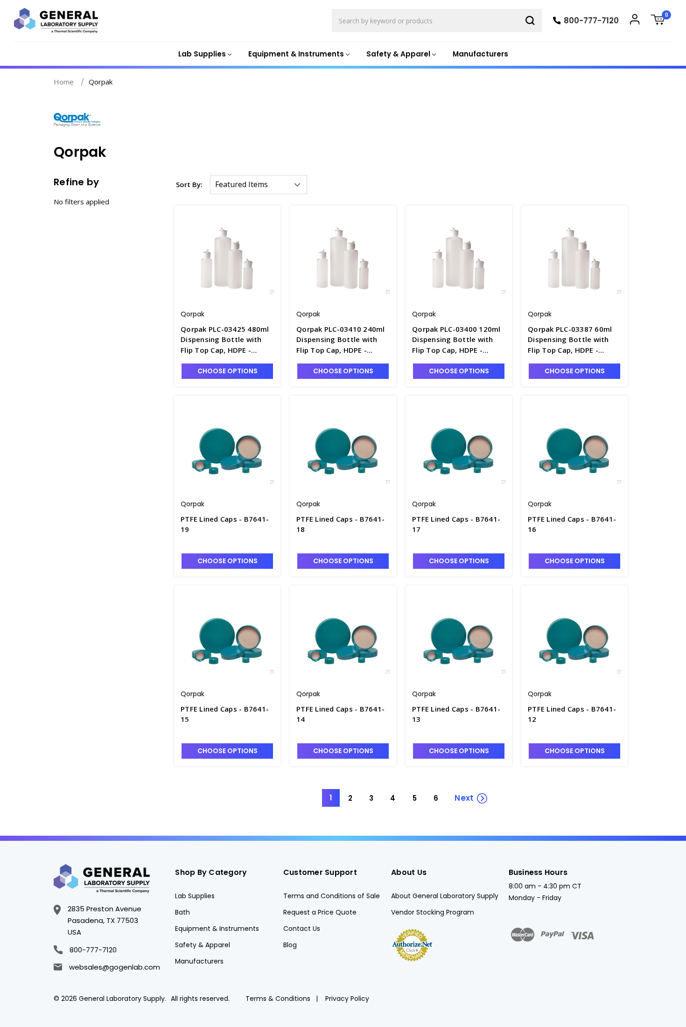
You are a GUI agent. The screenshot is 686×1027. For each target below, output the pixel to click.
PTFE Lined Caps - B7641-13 (456, 714)
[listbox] (258, 184)
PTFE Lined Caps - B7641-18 (340, 524)
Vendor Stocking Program (432, 912)
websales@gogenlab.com (114, 967)
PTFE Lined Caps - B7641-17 (456, 524)
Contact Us (301, 928)
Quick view (227, 250)
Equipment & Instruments (217, 928)
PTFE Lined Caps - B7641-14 (340, 714)
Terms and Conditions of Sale (331, 896)
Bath (182, 912)
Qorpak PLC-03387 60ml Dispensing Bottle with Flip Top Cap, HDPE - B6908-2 (570, 340)
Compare (233, 267)
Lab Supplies (195, 896)
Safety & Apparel (202, 945)
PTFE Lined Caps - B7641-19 (225, 524)
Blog (290, 945)
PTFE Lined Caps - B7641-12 (572, 714)
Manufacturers (480, 54)
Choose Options (227, 371)
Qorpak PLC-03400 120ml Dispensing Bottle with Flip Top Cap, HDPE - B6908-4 (456, 340)
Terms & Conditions (277, 998)
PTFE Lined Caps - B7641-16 (572, 524)
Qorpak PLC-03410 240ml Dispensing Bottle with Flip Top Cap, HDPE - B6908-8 (340, 340)
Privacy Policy (347, 998)
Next (464, 797)
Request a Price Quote (320, 912)
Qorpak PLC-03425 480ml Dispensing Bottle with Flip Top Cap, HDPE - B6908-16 (225, 340)
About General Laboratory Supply (444, 896)
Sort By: (189, 184)
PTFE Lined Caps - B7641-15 (225, 714)
